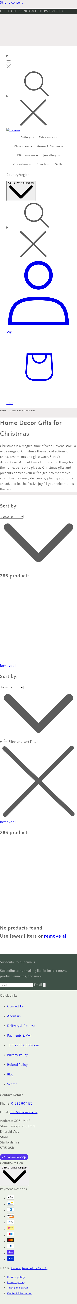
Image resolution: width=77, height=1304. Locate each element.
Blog (10, 1074)
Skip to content (11, 2)
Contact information (19, 1293)
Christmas (29, 410)
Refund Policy (17, 1065)
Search (12, 1084)
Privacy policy (16, 1282)
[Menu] (8, 61)
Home (3, 410)
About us (14, 1016)
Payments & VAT (19, 1035)
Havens (16, 1268)
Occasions (15, 410)
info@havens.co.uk (23, 1112)
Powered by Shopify (34, 1268)
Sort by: (9, 506)
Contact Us (15, 1006)
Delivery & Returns (21, 1026)
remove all (56, 936)
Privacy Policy (17, 1055)
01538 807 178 (21, 1104)
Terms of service (17, 1287)
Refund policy (16, 1277)
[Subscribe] (44, 985)
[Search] (38, 99)
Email (38, 985)
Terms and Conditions (23, 1045)
